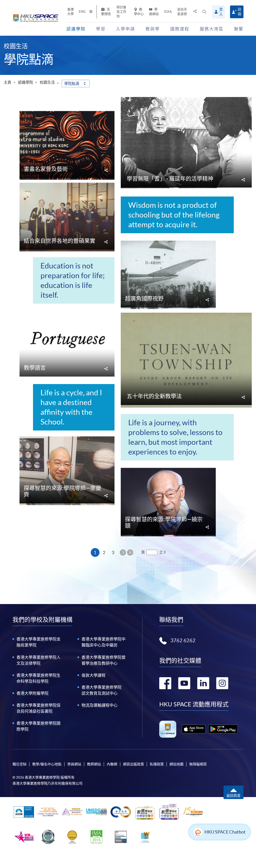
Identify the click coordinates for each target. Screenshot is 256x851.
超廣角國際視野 (144, 298)
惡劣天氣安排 (182, 11)
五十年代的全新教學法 (154, 396)
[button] (204, 11)
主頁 (7, 82)
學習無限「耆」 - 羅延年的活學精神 (170, 179)
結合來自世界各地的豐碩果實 (59, 241)
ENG (82, 11)
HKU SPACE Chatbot (225, 832)
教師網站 (94, 764)
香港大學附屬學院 (32, 693)
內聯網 (112, 764)
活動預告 (106, 11)
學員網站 (154, 11)
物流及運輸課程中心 (100, 705)
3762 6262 (183, 640)
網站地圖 (177, 764)
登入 (221, 11)
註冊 (239, 11)
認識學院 (25, 82)
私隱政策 (157, 764)
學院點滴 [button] (71, 83)
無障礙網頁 (198, 764)
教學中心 (139, 11)
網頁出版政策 (133, 764)
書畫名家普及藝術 (46, 169)
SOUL (168, 11)
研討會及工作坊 (121, 11)
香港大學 (70, 11)
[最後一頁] (130, 552)
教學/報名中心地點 (47, 764)
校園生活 (47, 82)
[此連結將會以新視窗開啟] (194, 729)
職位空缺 (19, 764)
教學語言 (35, 368)
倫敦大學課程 (94, 675)
